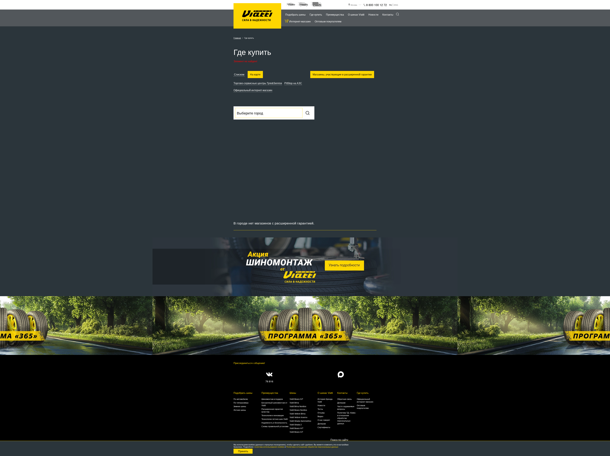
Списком (239, 74)
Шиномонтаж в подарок (272, 399)
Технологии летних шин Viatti (274, 419)
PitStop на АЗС (293, 83)
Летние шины (240, 410)
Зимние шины (240, 406)
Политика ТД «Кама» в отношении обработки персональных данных (346, 418)
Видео (320, 416)
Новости (373, 14)
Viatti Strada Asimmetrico (300, 420)
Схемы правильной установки (274, 426)
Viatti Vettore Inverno (298, 417)
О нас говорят (324, 420)
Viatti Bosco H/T (296, 428)
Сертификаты (324, 427)
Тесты (320, 409)
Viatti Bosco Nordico (298, 410)
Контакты (387, 14)
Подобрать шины (295, 14)
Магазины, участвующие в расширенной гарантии (342, 74)
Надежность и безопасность (274, 422)
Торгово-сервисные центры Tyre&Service (258, 83)
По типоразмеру (241, 402)
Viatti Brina (294, 402)
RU (390, 4)
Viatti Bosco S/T (296, 399)
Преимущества (335, 14)
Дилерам (322, 423)
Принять (243, 451)
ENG (396, 4)
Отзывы (321, 412)
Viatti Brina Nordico (298, 406)
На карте (255, 74)
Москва (354, 4)
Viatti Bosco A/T (296, 431)
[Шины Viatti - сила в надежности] (257, 15)
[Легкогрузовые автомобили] (316, 4)
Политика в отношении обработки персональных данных (312, 446)
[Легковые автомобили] (290, 4)
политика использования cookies (269, 446)
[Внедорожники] (303, 4)
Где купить (316, 14)
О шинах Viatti (356, 14)
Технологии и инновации (272, 415)
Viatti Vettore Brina (297, 413)
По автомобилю (241, 399)
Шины (293, 392)
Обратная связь (344, 399)
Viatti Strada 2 (296, 424)
